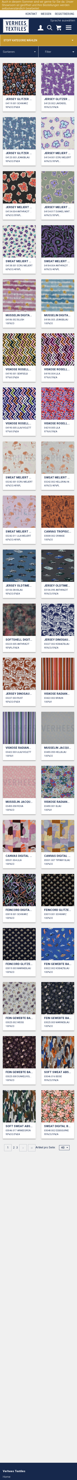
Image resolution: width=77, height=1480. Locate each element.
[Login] (40, 28)
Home (6, 1476)
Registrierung (64, 13)
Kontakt (31, 13)
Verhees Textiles (16, 26)
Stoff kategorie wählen (20, 40)
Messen (46, 13)
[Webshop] (58, 28)
